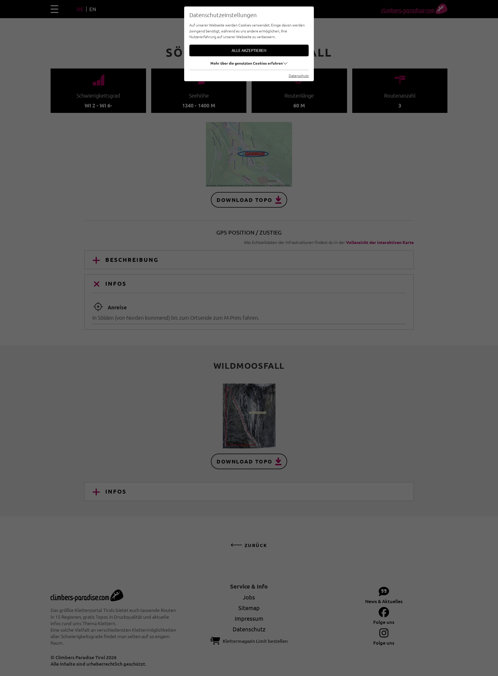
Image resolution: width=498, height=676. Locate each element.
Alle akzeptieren (249, 50)
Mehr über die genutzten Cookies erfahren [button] (246, 63)
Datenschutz (299, 75)
